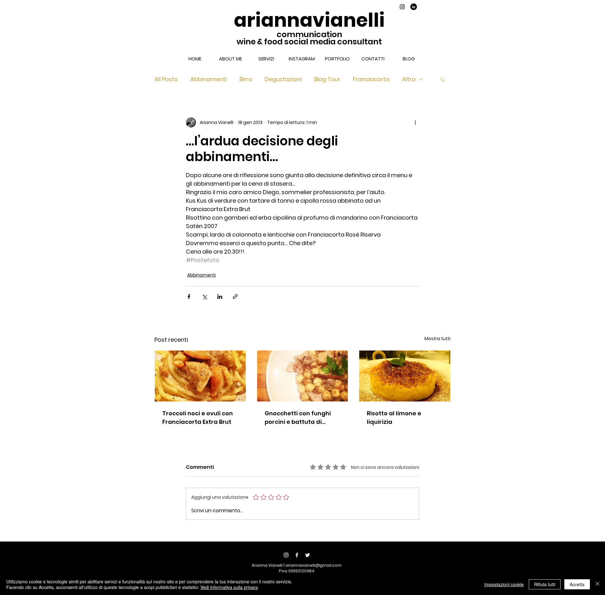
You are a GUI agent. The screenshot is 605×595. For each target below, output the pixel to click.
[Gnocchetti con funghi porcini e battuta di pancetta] (302, 376)
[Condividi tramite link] (235, 297)
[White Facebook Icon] (297, 555)
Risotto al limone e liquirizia (394, 417)
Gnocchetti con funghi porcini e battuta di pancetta (298, 417)
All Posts (166, 79)
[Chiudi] (597, 584)
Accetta (577, 584)
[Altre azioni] (415, 122)
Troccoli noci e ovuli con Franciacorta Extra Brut (197, 417)
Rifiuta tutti (544, 584)
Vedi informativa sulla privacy (229, 587)
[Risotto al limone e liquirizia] (404, 376)
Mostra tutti (437, 338)
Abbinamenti (208, 79)
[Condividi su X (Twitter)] (204, 297)
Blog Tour (327, 79)
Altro (409, 79)
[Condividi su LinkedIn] (220, 297)
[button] (443, 79)
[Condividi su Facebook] (189, 297)
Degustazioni (283, 79)
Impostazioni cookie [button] (504, 584)
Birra (245, 79)
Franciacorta (371, 79)
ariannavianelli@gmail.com (313, 565)
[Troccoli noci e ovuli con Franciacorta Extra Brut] (200, 376)
